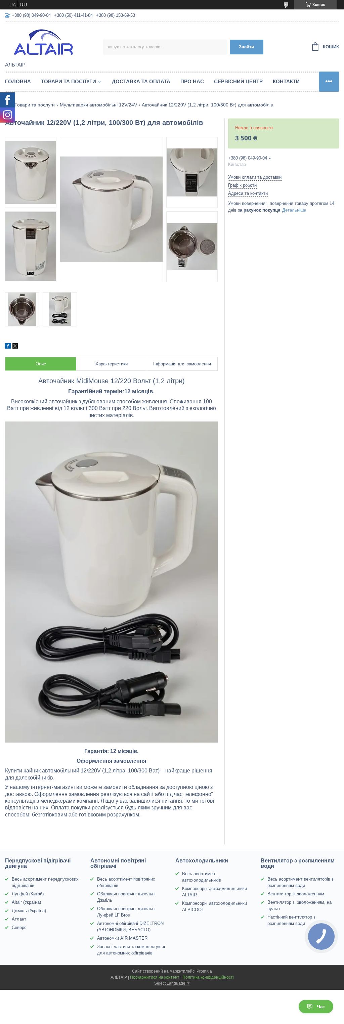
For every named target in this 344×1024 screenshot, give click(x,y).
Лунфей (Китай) (28, 893)
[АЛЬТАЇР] (54, 42)
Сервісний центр (238, 81)
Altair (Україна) (26, 902)
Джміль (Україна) (29, 910)
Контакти (286, 81)
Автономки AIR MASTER (122, 938)
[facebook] (8, 347)
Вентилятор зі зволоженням (295, 893)
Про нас (192, 81)
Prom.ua (204, 971)
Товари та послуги (68, 81)
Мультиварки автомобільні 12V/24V (98, 104)
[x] (15, 347)
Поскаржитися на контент (154, 977)
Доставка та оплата (141, 81)
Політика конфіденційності (208, 977)
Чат (321, 1006)
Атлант (19, 919)
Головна (18, 81)
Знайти (246, 46)
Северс (19, 927)
